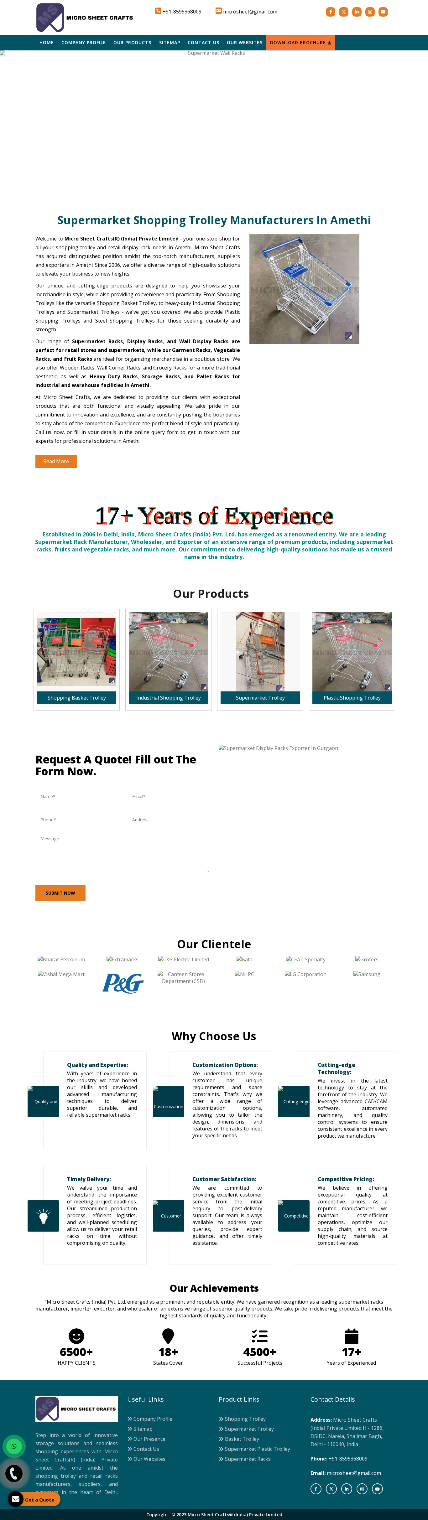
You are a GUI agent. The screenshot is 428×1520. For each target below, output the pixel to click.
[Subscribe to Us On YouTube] (383, 11)
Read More (56, 461)
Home (46, 42)
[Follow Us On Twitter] (343, 11)
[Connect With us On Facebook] (330, 11)
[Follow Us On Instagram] (370, 11)
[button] (32, 128)
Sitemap (169, 42)
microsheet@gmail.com (250, 11)
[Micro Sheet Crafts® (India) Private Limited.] (85, 16)
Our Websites (245, 42)
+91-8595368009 (348, 1458)
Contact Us (203, 42)
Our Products (132, 42)
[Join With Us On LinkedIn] (357, 11)
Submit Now (60, 893)
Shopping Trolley (245, 1418)
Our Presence (148, 1438)
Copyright (157, 1514)
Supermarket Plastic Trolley (257, 1448)
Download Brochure (298, 42)
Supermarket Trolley (249, 1428)
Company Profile (83, 42)
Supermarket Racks (247, 1458)
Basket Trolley (241, 1438)
